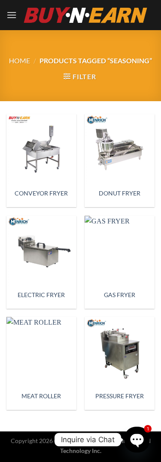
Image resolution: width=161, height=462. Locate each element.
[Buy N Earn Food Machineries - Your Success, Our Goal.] (85, 15)
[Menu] (11, 14)
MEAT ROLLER (41, 396)
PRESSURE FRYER (119, 396)
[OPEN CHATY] (136, 439)
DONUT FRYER (119, 193)
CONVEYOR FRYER (41, 193)
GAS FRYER (119, 294)
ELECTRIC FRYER (41, 294)
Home (19, 60)
